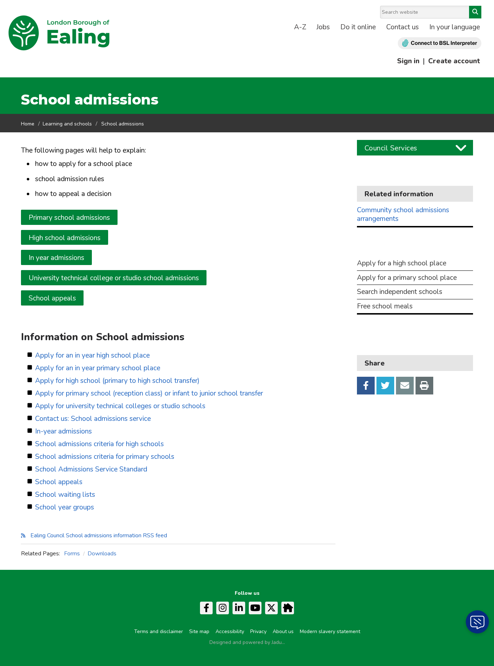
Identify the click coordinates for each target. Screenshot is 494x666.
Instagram (222, 608)
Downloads (102, 554)
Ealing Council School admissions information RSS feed (98, 535)
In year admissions (56, 257)
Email (405, 385)
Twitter (385, 385)
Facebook (366, 385)
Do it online (358, 27)
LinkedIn (239, 608)
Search (475, 12)
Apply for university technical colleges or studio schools (120, 406)
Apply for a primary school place (407, 277)
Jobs (323, 27)
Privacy (258, 631)
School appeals (52, 298)
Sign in (408, 61)
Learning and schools (67, 123)
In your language (454, 27)
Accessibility (230, 631)
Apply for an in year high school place (92, 355)
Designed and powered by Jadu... (247, 642)
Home (27, 123)
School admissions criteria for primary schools (104, 456)
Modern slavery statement (330, 631)
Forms (72, 554)
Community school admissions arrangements (403, 214)
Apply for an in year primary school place (97, 368)
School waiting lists (65, 494)
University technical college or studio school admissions (114, 278)
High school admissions (65, 238)
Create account (454, 61)
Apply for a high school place (401, 263)
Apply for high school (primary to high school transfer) (117, 380)
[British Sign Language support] (439, 43)
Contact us (402, 27)
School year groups (64, 507)
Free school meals (385, 306)
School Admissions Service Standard (91, 469)
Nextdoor (287, 608)
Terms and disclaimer (158, 631)
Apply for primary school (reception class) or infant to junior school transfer (149, 393)
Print (424, 385)
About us (283, 631)
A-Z (300, 27)
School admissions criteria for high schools (99, 444)
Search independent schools (399, 291)
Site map (199, 631)
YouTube (255, 608)
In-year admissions (63, 431)
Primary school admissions (69, 217)
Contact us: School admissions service (93, 418)
